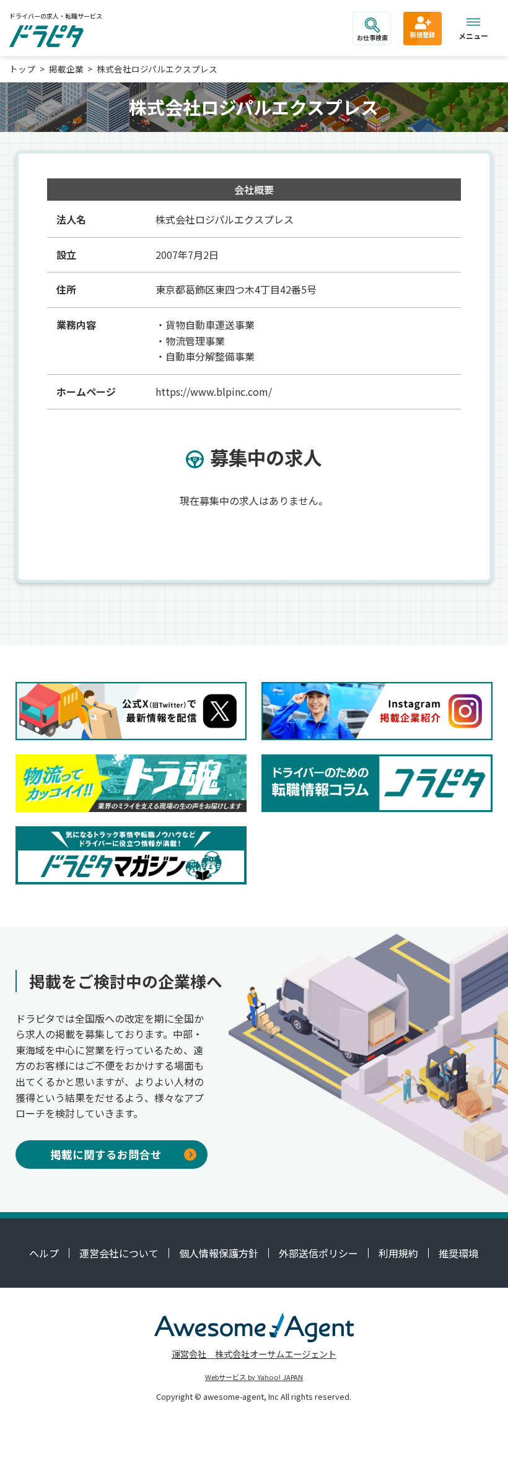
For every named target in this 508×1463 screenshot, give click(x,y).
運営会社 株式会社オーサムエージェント (254, 1353)
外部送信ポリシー (318, 1253)
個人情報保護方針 (218, 1253)
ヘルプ (44, 1253)
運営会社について (119, 1253)
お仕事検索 (372, 37)
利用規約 (398, 1253)
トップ (22, 69)
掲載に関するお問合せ (106, 1154)
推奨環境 (458, 1253)
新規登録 (422, 34)
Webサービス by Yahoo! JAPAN (254, 1377)
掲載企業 (66, 69)
